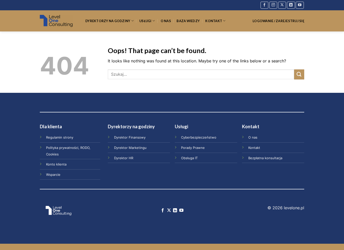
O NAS (166, 21)
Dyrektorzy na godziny (107, 21)
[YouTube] (300, 5)
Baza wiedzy (188, 21)
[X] (282, 5)
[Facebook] (264, 5)
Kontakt (213, 21)
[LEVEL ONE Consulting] (59, 20)
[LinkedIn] (291, 5)
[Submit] (299, 74)
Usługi (145, 21)
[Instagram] (273, 5)
